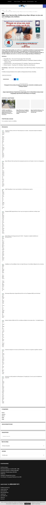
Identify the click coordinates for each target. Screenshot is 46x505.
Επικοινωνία (24, 1)
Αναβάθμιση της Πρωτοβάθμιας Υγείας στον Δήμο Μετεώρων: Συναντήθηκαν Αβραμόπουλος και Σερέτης (24, 264)
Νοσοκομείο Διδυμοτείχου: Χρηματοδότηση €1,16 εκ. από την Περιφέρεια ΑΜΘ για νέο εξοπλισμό (22, 293)
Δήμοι (3, 13)
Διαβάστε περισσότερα (36, 503)
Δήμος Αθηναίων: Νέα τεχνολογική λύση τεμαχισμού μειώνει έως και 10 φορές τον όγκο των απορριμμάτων (24, 161)
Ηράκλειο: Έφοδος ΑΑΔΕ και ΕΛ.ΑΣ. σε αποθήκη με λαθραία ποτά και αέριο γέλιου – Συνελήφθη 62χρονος (24, 320)
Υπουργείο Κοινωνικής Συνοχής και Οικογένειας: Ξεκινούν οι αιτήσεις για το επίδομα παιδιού (23, 85)
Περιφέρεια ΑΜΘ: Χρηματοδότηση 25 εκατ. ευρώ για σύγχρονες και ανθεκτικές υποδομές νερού (22, 211)
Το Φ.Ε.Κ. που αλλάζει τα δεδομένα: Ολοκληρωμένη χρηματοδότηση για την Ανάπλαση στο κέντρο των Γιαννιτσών (7, 112)
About (36, 1)
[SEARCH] (43, 436)
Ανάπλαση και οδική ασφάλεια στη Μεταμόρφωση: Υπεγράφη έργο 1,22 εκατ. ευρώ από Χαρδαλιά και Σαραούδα (23, 377)
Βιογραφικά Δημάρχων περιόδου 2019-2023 (10, 470)
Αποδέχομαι (27, 503)
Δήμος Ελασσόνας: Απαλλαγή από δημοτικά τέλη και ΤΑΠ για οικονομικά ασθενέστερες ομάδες (22, 111)
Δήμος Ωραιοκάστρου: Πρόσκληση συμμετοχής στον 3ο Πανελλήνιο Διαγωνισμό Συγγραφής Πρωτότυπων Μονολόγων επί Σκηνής (23, 92)
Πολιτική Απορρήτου (30, 1)
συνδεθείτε (15, 121)
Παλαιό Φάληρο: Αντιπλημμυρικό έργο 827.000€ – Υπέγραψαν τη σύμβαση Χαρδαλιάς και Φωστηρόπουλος (21, 236)
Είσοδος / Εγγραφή (17, 1)
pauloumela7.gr (4, 492)
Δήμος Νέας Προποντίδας (6, 75)
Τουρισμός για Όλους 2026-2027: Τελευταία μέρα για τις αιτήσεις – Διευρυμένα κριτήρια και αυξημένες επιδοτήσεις (23, 131)
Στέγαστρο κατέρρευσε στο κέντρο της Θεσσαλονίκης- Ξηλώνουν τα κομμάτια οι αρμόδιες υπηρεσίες (23, 349)
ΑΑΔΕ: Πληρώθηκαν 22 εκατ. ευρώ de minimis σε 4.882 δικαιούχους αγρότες (19, 189)
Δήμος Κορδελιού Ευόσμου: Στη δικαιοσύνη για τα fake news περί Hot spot (37, 111)
